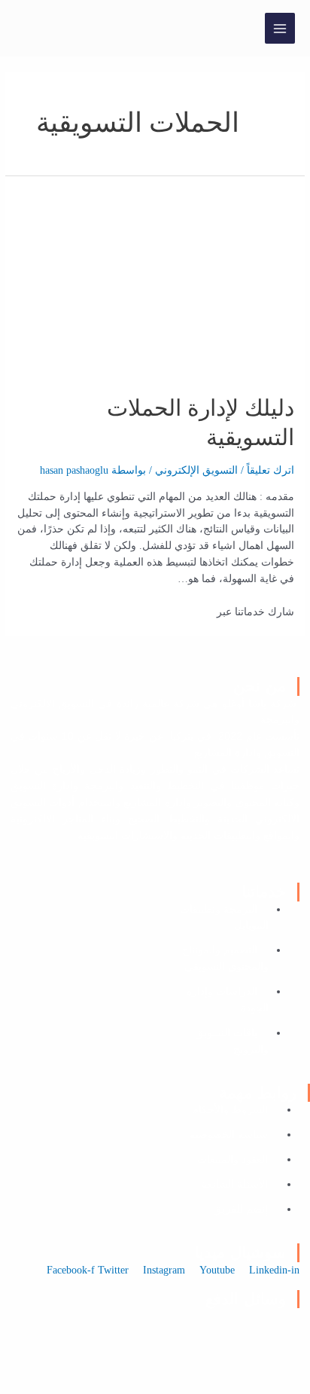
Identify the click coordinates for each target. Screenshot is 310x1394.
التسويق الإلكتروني (196, 470)
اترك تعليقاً (270, 470)
